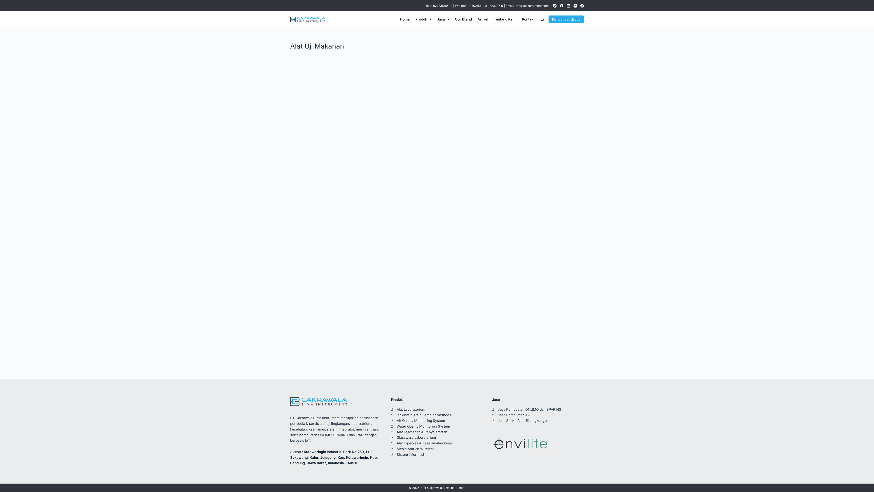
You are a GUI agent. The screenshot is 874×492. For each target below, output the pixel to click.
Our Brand (463, 19)
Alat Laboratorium (411, 409)
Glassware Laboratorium (416, 437)
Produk (421, 19)
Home (405, 19)
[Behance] (582, 6)
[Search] (542, 19)
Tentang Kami (505, 19)
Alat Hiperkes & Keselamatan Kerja (424, 443)
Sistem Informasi (410, 454)
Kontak (527, 19)
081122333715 (493, 6)
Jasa (441, 19)
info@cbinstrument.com (532, 6)
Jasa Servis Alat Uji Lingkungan (523, 420)
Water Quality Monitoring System (423, 426)
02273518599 (442, 6)
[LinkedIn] (568, 6)
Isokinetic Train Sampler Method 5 (424, 415)
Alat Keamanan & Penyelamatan (422, 432)
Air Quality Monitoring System (421, 420)
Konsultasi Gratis (566, 19)
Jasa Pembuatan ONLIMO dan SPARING (529, 409)
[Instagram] (554, 6)
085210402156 (471, 6)
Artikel (483, 19)
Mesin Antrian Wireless (415, 449)
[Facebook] (561, 6)
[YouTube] (575, 6)
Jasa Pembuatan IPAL (515, 415)
